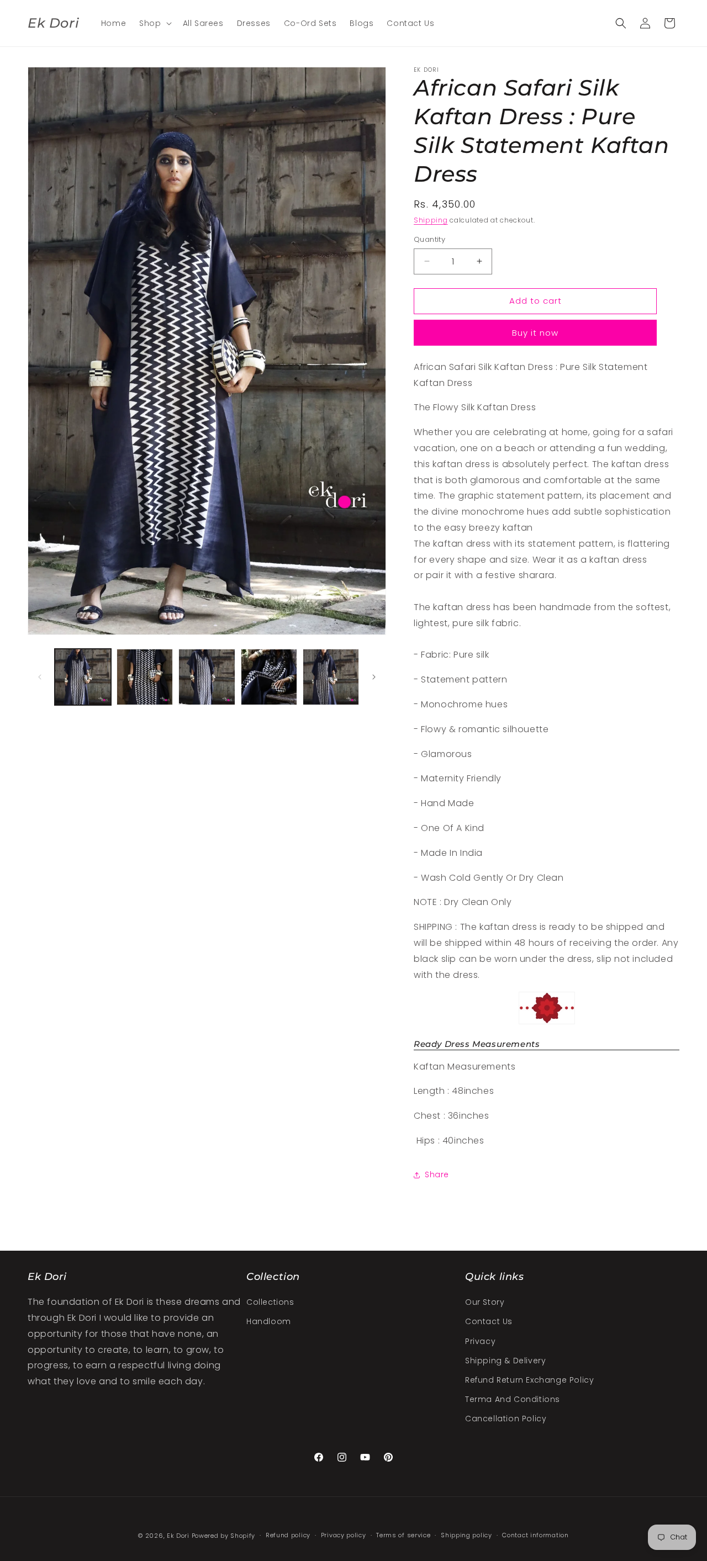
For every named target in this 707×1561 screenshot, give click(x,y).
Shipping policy (466, 1535)
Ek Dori (178, 1535)
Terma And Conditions (512, 1399)
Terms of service (403, 1535)
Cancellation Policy (505, 1418)
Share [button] (437, 1174)
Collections (270, 1302)
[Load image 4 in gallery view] (269, 677)
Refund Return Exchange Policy (529, 1379)
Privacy (480, 1341)
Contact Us (489, 1321)
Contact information (535, 1535)
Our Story (484, 1302)
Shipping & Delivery (505, 1360)
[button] (154, 23)
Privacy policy (343, 1535)
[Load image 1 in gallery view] (83, 677)
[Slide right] (374, 677)
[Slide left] (40, 677)
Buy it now (535, 332)
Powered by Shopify (224, 1535)
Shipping (431, 220)
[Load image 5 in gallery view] (331, 677)
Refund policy (288, 1535)
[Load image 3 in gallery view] (206, 677)
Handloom (268, 1321)
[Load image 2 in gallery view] (145, 677)
